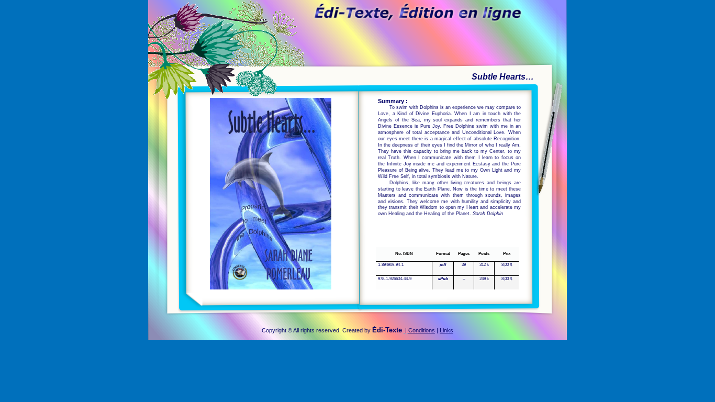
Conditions (421, 330)
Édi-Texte (387, 330)
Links (446, 330)
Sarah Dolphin (488, 213)
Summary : (393, 101)
